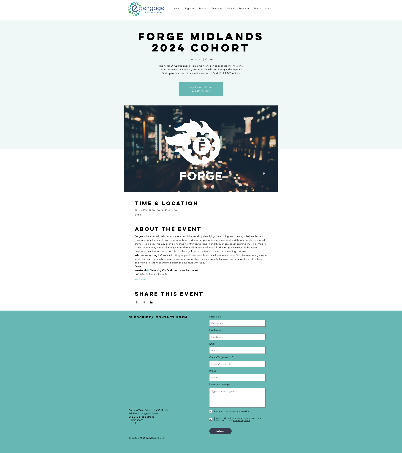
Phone (212, 371)
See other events (201, 90)
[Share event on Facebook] (136, 302)
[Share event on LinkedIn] (151, 302)
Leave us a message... (220, 384)
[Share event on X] (144, 302)
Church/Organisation (220, 357)
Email (212, 344)
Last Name (215, 330)
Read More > (142, 279)
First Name (215, 316)
